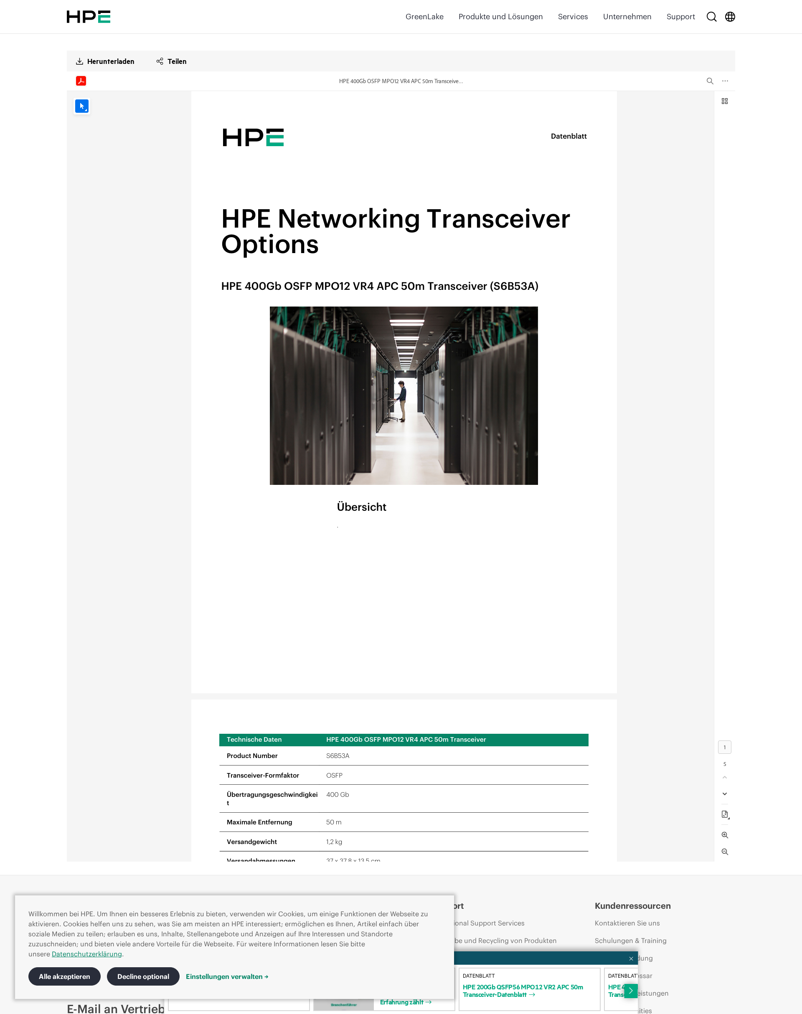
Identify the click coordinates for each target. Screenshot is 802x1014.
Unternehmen (627, 16)
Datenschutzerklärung (87, 954)
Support (681, 16)
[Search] (712, 17)
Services (573, 16)
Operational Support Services (478, 923)
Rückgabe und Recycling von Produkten (494, 940)
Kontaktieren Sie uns (627, 923)
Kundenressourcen (633, 905)
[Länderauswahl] (730, 17)
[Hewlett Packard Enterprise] (88, 17)
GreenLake (425, 16)
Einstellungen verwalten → (227, 976)
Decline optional (143, 976)
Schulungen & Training (631, 940)
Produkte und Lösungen (501, 16)
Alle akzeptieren (64, 976)
